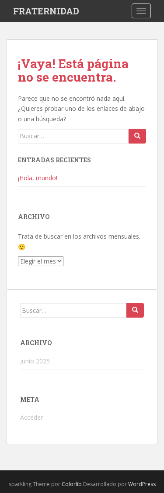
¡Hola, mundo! (37, 178)
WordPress (142, 484)
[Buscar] (137, 136)
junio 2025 (35, 361)
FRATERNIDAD (46, 11)
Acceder (31, 417)
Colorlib (72, 484)
